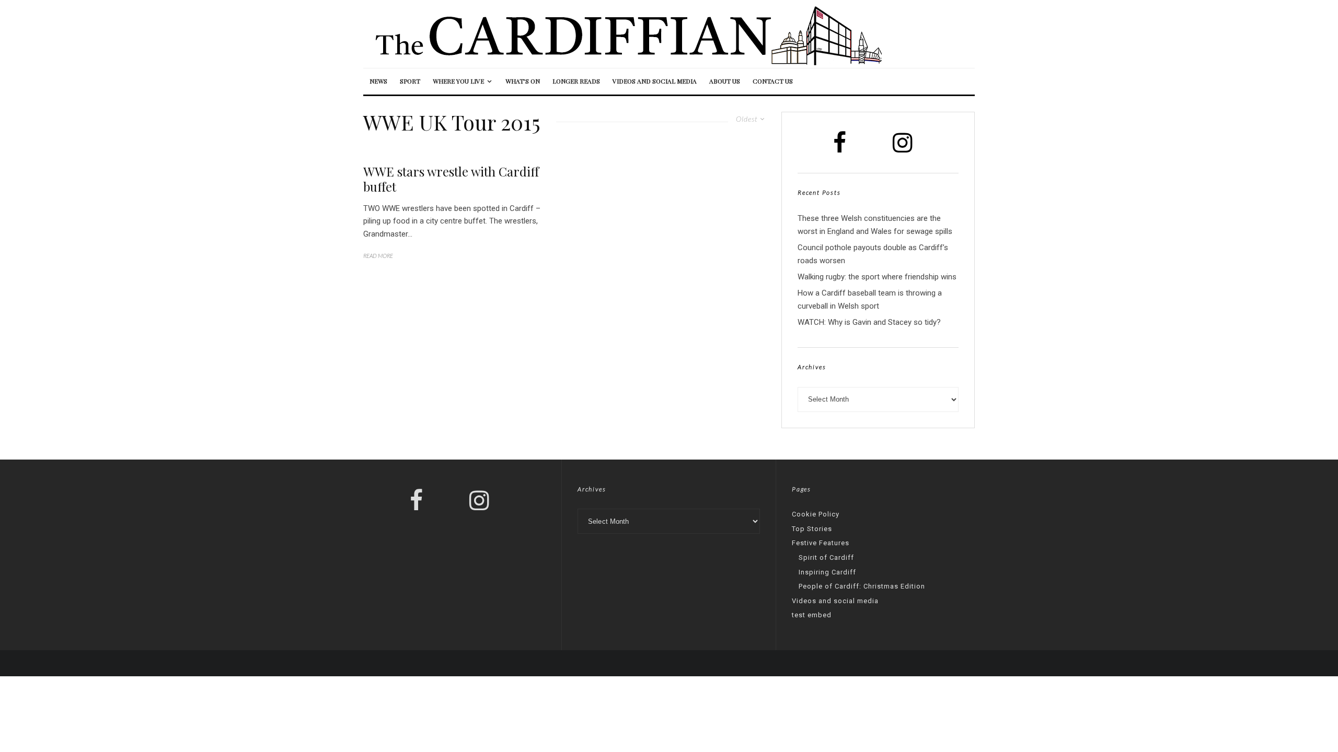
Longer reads (576, 81)
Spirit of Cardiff (826, 557)
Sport (410, 81)
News (378, 81)
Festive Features (820, 543)
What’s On (522, 81)
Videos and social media (655, 81)
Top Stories (812, 529)
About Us (724, 81)
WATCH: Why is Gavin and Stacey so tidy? (869, 322)
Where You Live (458, 81)
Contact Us (773, 81)
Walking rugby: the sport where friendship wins (877, 276)
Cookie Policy (815, 514)
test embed (812, 615)
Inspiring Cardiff (827, 572)
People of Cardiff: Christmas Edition (862, 586)
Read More (378, 255)
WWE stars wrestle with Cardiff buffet (451, 179)
